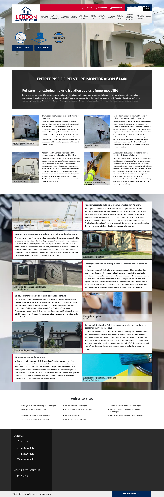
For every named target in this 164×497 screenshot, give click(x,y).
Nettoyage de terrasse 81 (111, 17)
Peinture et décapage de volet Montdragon (36, 415)
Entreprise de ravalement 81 (65, 17)
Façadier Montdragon (73, 415)
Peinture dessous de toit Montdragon (78, 410)
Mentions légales (45, 494)
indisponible (88, 8)
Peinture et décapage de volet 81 (140, 17)
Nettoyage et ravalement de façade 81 (83, 17)
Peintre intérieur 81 (93, 17)
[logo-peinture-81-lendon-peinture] (26, 12)
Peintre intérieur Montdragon (76, 406)
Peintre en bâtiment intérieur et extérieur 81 (129, 17)
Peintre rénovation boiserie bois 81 (54, 17)
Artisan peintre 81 (74, 17)
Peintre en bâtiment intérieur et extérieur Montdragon (125, 411)
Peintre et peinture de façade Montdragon (125, 406)
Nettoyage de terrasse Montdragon (33, 410)
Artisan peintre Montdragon (75, 419)
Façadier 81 (148, 17)
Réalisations (43, 48)
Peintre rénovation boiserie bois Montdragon (126, 415)
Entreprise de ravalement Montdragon (35, 419)
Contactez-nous (22, 48)
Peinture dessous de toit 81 (120, 17)
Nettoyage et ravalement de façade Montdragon (38, 406)
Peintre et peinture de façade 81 (102, 17)
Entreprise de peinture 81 (44, 17)
